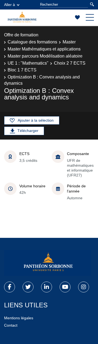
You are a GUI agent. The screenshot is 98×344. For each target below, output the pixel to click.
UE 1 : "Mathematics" (28, 63)
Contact (10, 325)
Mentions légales (18, 318)
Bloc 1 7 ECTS (22, 70)
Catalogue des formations (32, 42)
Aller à (9, 4)
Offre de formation (21, 35)
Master (69, 42)
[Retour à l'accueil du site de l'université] (47, 263)
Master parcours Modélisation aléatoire (45, 56)
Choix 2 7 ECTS (69, 63)
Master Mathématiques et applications (44, 49)
